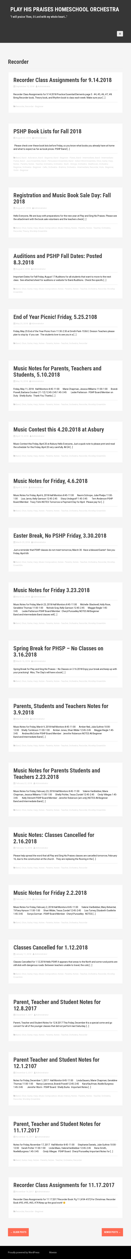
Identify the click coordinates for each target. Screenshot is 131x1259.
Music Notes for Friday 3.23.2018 (51, 590)
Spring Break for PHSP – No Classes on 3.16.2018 (58, 651)
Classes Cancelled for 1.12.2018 (50, 947)
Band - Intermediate (85, 158)
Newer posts (112, 1232)
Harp (110, 161)
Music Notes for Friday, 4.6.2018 (50, 481)
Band (18, 158)
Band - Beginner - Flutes (64, 158)
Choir (98, 161)
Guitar (104, 161)
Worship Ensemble (38, 231)
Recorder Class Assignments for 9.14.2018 (62, 80)
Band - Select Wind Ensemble (82, 161)
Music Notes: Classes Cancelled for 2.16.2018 (53, 838)
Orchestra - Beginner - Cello (34, 167)
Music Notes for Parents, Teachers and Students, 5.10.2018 (57, 371)
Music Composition (48, 228)
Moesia (53, 1252)
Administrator (44, 86)
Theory (26, 231)
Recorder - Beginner (34, 106)
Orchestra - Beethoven (88, 164)
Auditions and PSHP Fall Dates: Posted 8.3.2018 (57, 259)
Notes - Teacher (35, 164)
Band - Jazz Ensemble (30, 161)
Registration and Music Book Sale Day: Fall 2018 (62, 198)
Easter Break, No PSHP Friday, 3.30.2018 (59, 535)
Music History (64, 228)
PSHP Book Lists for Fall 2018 (47, 131)
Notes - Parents (20, 164)
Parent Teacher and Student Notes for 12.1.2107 (56, 1063)
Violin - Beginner (20, 170)
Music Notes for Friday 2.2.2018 (50, 893)
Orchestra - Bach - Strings (65, 164)
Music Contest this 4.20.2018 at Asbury (58, 429)
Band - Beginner (45, 158)
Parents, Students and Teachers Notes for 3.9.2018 (60, 709)
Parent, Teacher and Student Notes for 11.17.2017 (57, 1127)
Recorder (20, 106)
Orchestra (48, 164)
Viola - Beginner (106, 167)
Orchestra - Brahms (57, 167)
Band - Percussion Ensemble (54, 161)
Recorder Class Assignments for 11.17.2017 (64, 1185)
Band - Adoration (29, 158)
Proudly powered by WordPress (23, 1252)
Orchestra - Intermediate (78, 167)
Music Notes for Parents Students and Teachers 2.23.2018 (56, 773)
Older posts (18, 1232)
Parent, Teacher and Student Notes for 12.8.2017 (57, 1005)
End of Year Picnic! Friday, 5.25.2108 (55, 317)
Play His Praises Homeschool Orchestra (64, 9)
